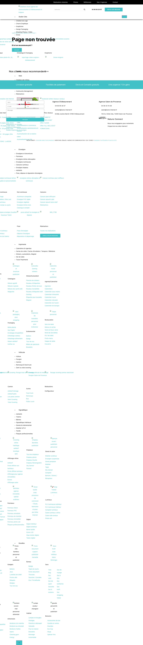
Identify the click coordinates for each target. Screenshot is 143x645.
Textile (18, 431)
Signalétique (23, 410)
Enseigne (22, 149)
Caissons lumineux (22, 165)
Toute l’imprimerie (22, 260)
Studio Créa (23, 17)
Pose (18, 226)
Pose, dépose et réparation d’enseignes (29, 173)
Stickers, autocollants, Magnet (26, 254)
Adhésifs (19, 170)
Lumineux (48, 500)
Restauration (49, 320)
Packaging (11, 323)
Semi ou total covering (23, 367)
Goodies (22, 543)
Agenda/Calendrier (51, 281)
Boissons (48, 616)
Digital (28, 519)
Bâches (18, 419)
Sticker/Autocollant (32, 276)
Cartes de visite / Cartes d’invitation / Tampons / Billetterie (35, 251)
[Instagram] (64, 119)
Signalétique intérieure (23, 422)
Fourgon (19, 359)
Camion (18, 362)
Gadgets (10, 564)
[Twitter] (59, 119)
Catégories (104, 140)
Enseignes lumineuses (23, 162)
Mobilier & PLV (21, 428)
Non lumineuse (22, 192)
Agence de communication (76, 140)
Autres (28, 388)
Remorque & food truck (23, 365)
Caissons (43, 192)
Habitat (28, 613)
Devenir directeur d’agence (45, 140)
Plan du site (113, 140)
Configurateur (49, 391)
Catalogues (11, 279)
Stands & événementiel (24, 425)
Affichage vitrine (13, 458)
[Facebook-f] (54, 119)
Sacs (46, 564)
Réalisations (44, 226)
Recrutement (30, 140)
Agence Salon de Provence (110, 102)
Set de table (20, 257)
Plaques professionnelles (24, 434)
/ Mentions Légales (60, 140)
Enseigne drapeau (22, 167)
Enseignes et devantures (24, 153)
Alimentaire (11, 619)
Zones (91, 140)
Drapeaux (29, 450)
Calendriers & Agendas (23, 248)
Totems (18, 417)
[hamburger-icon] (124, 16)
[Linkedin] (68, 119)
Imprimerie (22, 244)
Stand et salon (50, 451)
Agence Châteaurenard (62, 102)
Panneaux (19, 156)
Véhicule (22, 352)
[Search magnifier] (84, 9)
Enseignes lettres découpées (25, 159)
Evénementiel (30, 331)
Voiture (18, 356)
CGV (87, 140)
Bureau (28, 562)
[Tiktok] (73, 119)
